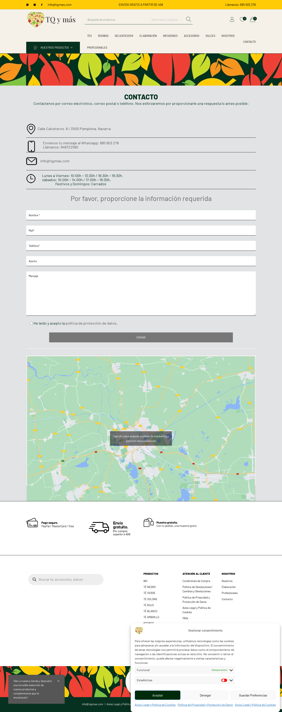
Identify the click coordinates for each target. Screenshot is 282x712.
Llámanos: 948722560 (60, 147)
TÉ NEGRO (149, 587)
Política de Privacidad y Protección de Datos (205, 704)
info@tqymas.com (59, 4)
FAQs (185, 618)
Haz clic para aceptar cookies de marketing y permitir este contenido (141, 438)
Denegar (205, 695)
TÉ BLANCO (150, 611)
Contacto (227, 599)
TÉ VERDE (149, 593)
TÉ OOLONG (150, 599)
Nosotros (227, 581)
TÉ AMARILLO (151, 617)
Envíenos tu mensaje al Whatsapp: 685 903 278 (81, 143)
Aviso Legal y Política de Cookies (155, 704)
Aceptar (157, 695)
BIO (145, 581)
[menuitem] (240, 4)
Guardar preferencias (253, 695)
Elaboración (229, 587)
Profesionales (230, 593)
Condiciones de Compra (196, 581)
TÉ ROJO (148, 605)
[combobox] (167, 19)
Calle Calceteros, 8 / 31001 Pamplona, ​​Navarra (74, 128)
